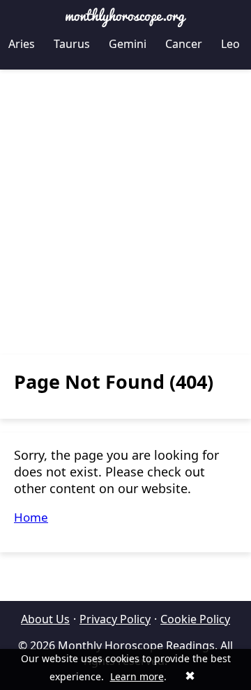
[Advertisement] (125, 212)
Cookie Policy (195, 619)
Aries (21, 43)
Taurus (72, 43)
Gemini (127, 43)
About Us (45, 619)
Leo (230, 43)
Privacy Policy (115, 619)
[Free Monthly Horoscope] (125, 17)
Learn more (137, 676)
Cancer (183, 43)
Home (31, 517)
